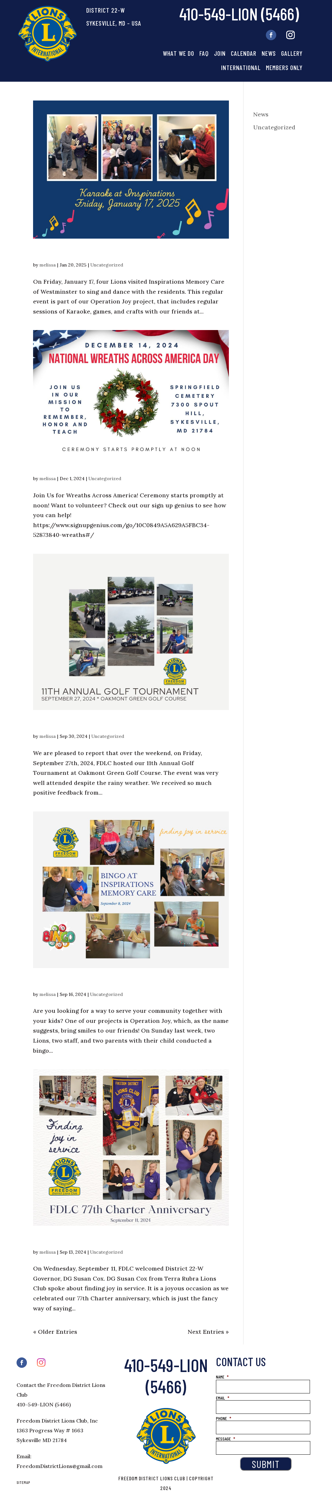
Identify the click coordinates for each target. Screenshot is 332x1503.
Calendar (243, 53)
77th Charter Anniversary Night (97, 1239)
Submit (265, 1464)
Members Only (284, 67)
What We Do (178, 53)
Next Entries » (208, 1331)
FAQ (204, 53)
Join (220, 53)
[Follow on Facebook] (271, 35)
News (269, 53)
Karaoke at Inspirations (80, 252)
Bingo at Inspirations (75, 981)
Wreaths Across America (83, 466)
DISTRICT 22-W (105, 10)
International (241, 67)
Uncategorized (106, 265)
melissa (48, 265)
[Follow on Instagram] (290, 35)
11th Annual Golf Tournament (91, 723)
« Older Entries (55, 1331)
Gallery (291, 53)
